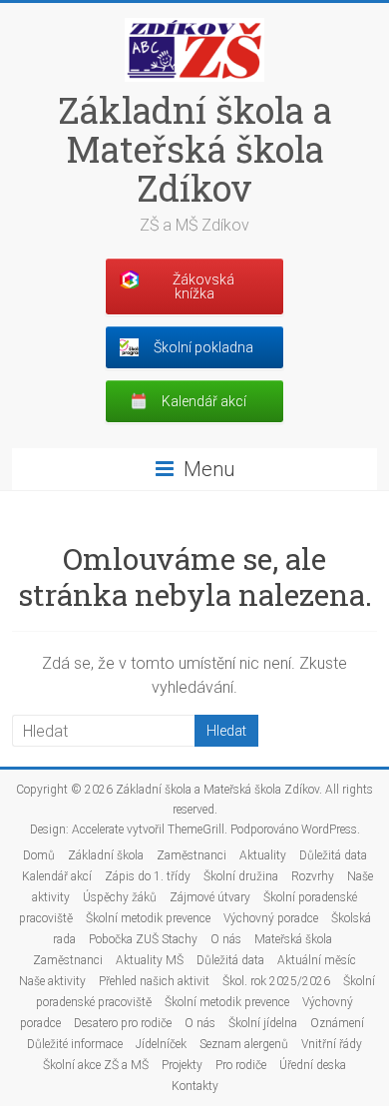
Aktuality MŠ (150, 960)
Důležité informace (75, 1044)
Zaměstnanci (191, 855)
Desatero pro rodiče (123, 1023)
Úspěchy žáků (120, 897)
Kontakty (195, 1086)
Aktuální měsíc (316, 960)
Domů (39, 855)
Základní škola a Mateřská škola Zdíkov (195, 149)
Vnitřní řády (331, 1044)
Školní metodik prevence (148, 918)
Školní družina (240, 876)
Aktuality (262, 855)
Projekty (182, 1065)
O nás (225, 939)
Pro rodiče (240, 1065)
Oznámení (337, 1023)
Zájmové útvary (210, 897)
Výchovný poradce (270, 918)
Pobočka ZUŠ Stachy (143, 939)
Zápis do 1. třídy (148, 876)
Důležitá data (333, 855)
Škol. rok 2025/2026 (276, 981)
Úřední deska (312, 1065)
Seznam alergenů (243, 1044)
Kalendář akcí (57, 876)
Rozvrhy (312, 876)
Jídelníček (161, 1044)
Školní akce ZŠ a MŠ (96, 1065)
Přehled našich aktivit (154, 981)
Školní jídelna (262, 1023)
